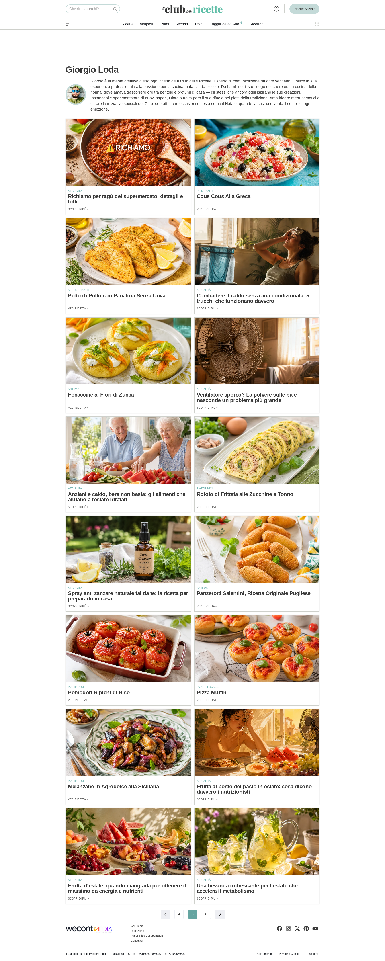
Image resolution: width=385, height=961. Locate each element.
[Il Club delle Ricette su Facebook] (279, 929)
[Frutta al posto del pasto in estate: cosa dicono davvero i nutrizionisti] (257, 742)
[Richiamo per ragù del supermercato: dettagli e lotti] (128, 152)
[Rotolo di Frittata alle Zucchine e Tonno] (257, 450)
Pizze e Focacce (208, 686)
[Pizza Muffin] (257, 648)
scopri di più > (78, 209)
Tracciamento (263, 953)
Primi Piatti (205, 190)
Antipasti (147, 24)
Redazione (137, 930)
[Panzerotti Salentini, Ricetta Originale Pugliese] (257, 549)
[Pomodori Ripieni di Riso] (128, 648)
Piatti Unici (205, 488)
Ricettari (257, 24)
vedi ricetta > (207, 209)
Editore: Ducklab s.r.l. (113, 953)
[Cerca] (115, 8)
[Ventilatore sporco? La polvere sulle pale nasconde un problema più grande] (257, 351)
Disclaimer (313, 953)
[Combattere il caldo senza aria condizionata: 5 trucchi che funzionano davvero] (257, 251)
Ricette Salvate (304, 9)
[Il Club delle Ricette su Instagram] (288, 929)
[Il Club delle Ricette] (192, 9)
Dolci (199, 24)
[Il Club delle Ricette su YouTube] (315, 929)
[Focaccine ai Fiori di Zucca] (128, 351)
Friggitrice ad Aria (224, 24)
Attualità (75, 190)
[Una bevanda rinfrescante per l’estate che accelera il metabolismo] (257, 841)
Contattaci (137, 940)
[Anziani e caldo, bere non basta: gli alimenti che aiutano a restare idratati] (128, 450)
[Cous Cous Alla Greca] (257, 152)
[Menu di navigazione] (68, 23)
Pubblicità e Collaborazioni (147, 935)
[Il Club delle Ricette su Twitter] (297, 929)
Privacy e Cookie (289, 953)
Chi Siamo (137, 926)
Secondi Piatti (78, 290)
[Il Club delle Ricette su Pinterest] (306, 929)
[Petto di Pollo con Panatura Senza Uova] (128, 251)
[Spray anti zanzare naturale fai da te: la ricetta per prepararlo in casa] (128, 549)
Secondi (182, 24)
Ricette (127, 24)
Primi (164, 24)
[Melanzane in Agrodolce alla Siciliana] (128, 742)
